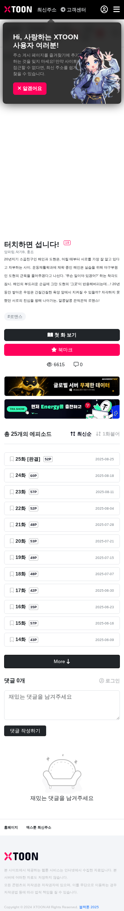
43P (33, 640)
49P (33, 558)
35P (33, 607)
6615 (59, 364)
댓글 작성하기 (25, 730)
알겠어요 (31, 88)
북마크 (65, 349)
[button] (116, 9)
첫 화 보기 (65, 335)
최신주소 (47, 9)
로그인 (112, 680)
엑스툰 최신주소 (38, 827)
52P (48, 459)
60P (33, 476)
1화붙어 (111, 434)
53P (33, 541)
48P (33, 525)
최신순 (84, 434)
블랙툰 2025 (89, 907)
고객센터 (76, 9)
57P (33, 492)
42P (33, 590)
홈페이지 (11, 827)
